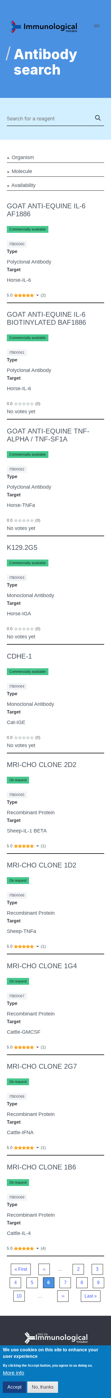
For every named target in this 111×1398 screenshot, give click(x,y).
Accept (14, 1387)
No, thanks (43, 1387)
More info (13, 1373)
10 (21, 1298)
